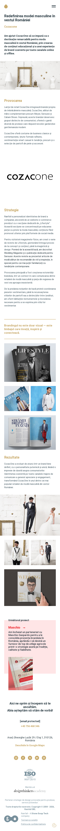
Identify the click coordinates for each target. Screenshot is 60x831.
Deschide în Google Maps (30, 745)
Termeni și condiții (29, 820)
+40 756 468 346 (30, 726)
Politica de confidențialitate (33, 824)
